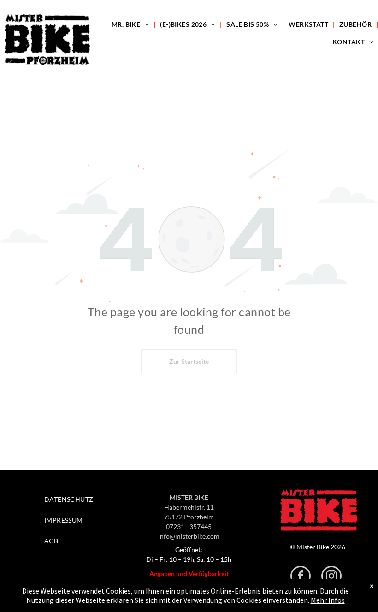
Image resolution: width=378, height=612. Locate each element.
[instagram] (331, 577)
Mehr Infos (328, 600)
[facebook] (300, 577)
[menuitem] (131, 24)
